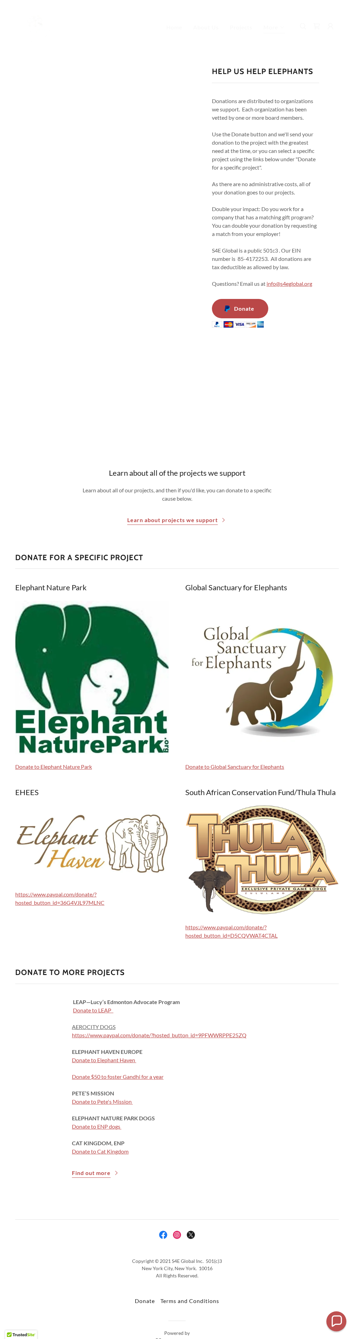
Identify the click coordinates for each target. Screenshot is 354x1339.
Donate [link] (145, 1300)
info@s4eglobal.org (289, 283)
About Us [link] (206, 27)
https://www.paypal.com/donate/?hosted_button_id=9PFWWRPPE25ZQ (159, 1035)
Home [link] (174, 27)
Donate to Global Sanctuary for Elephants (234, 766)
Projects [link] (241, 27)
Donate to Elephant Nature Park (53, 766)
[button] (274, 28)
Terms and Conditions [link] (189, 1300)
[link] (35, 25)
